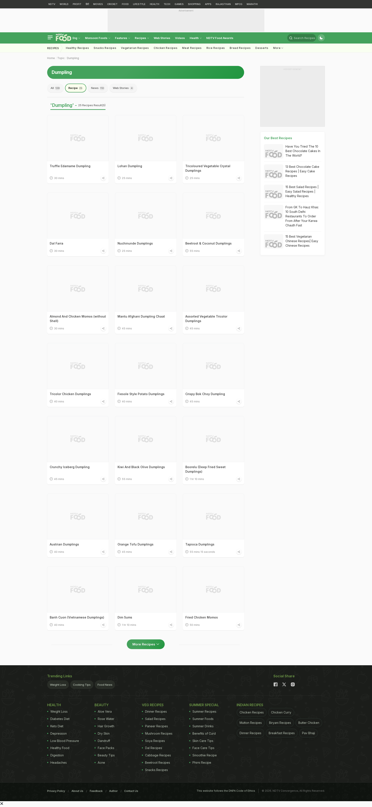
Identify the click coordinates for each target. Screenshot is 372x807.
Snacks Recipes (105, 48)
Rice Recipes (215, 48)
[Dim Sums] (145, 589)
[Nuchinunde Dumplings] (145, 216)
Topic (61, 58)
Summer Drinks (203, 726)
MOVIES (98, 4)
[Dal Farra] (77, 216)
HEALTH (154, 4)
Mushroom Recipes (158, 733)
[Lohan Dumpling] (145, 138)
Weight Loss (58, 684)
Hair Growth (106, 726)
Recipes (141, 38)
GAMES (179, 4)
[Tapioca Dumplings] (213, 517)
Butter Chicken (308, 722)
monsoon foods (96, 38)
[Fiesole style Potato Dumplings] (145, 366)
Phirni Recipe (201, 762)
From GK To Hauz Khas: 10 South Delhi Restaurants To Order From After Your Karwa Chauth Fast (302, 216)
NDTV (51, 4)
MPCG (238, 4)
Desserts (261, 48)
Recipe (75, 88)
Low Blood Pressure (64, 741)
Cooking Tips (82, 684)
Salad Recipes (155, 719)
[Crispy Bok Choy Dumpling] (213, 366)
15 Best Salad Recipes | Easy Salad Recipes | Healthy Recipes (302, 191)
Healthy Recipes (77, 48)
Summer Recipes (204, 711)
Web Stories (162, 38)
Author (113, 791)
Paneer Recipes (156, 726)
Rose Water (106, 719)
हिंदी (87, 4)
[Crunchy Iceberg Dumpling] (77, 439)
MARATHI (252, 4)
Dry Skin (104, 733)
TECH (167, 4)
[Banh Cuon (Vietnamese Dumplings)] (77, 589)
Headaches (58, 762)
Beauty (102, 705)
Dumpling (73, 58)
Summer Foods (203, 719)
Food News (105, 684)
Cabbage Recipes (158, 755)
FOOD (125, 4)
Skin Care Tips (202, 741)
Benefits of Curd (204, 733)
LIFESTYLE (139, 4)
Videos (180, 38)
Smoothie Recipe (204, 755)
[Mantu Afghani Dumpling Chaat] (145, 288)
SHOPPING (194, 4)
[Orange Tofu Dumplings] (145, 517)
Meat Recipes (192, 48)
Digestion (57, 755)
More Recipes (143, 644)
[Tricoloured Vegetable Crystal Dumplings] (213, 138)
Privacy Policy (56, 791)
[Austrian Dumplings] (77, 517)
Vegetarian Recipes (135, 48)
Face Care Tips (203, 748)
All (55, 88)
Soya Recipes (155, 741)
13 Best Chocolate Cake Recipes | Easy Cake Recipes (302, 171)
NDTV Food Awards (219, 38)
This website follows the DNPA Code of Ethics (226, 790)
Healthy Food (59, 748)
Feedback (96, 791)
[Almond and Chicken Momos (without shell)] (77, 288)
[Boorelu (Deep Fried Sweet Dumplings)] (213, 439)
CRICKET (112, 4)
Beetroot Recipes (157, 762)
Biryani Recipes (280, 722)
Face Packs (106, 748)
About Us (77, 791)
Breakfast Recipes (282, 733)
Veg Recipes (153, 705)
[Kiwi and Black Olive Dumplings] (145, 439)
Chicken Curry (281, 712)
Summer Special (204, 705)
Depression (58, 733)
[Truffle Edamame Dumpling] (77, 138)
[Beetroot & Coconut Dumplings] (213, 216)
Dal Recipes (153, 748)
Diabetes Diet (60, 719)
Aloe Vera (105, 711)
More (277, 48)
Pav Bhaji (308, 733)
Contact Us (131, 791)
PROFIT (77, 4)
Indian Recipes (250, 705)
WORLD (64, 4)
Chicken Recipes (166, 48)
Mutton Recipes (251, 722)
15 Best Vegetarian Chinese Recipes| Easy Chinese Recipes (301, 241)
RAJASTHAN (223, 4)
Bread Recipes (240, 48)
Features (121, 38)
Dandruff (104, 741)
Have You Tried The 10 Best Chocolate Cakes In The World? (302, 151)
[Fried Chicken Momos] (213, 589)
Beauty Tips (106, 755)
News (97, 88)
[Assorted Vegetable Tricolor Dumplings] (213, 288)
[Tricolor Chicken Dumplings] (77, 366)
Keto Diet (56, 726)
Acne (101, 762)
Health (194, 38)
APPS (208, 4)
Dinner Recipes (156, 711)
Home (51, 58)
